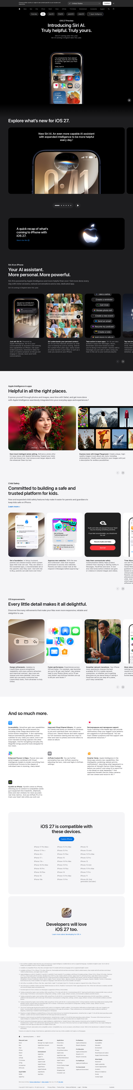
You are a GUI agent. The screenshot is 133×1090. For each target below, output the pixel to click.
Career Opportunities (101, 1066)
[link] (43, 14)
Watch (20, 1053)
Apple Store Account (43, 1045)
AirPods (21, 1058)
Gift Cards (21, 1068)
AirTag (20, 1063)
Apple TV (40, 1056)
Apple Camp (60, 1053)
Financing (59, 1063)
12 (97, 764)
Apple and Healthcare (82, 1063)
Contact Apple (99, 1076)
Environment (98, 1048)
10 (65, 677)
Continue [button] (107, 3)
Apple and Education (81, 1051)
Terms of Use (60, 1087)
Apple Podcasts (42, 1069)
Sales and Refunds (71, 1087)
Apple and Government (82, 1069)
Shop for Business (81, 1045)
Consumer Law (61, 1073)
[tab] (61, 205)
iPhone (20, 1050)
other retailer (45, 1082)
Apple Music (41, 1059)
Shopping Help (61, 1070)
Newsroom (98, 1061)
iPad (20, 1048)
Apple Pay (21, 1076)
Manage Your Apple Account (45, 1043)
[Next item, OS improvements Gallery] (123, 687)
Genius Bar (60, 1045)
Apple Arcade (41, 1061)
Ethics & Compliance (100, 1072)
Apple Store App (61, 1055)
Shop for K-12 (79, 1054)
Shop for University (81, 1056)
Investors (97, 1069)
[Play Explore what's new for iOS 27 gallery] (78, 205)
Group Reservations (62, 1050)
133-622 (60, 1082)
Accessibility (98, 1043)
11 (105, 738)
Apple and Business (81, 1043)
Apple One (40, 1054)
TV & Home (22, 1060)
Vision (20, 1055)
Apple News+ (41, 1066)
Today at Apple (61, 1048)
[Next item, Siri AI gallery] (123, 361)
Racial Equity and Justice (101, 1053)
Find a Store (60, 1043)
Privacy (97, 1050)
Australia (111, 1087)
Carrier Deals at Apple (63, 1065)
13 (101, 768)
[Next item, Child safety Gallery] (123, 588)
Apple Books (41, 1072)
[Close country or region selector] (113, 3)
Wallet (20, 1074)
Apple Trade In (61, 1060)
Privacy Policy (51, 1087)
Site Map (84, 1087)
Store (20, 1043)
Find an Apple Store (35, 1082)
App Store (40, 1074)
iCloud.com (41, 1048)
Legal (79, 1087)
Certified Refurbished (62, 1058)
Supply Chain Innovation (101, 1055)
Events (97, 1074)
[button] (84, 3)
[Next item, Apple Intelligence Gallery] (123, 473)
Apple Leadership (99, 1064)
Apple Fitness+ (42, 1064)
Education (97, 1045)
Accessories (22, 1065)
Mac (20, 1045)
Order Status (60, 1068)
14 (112, 770)
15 (114, 774)
